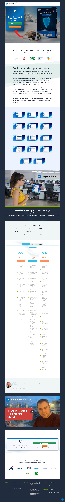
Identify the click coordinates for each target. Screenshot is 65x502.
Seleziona (21, 261)
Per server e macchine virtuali (36, 244)
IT (58, 3)
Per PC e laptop (26, 244)
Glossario (50, 485)
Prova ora (38, 3)
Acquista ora (16, 23)
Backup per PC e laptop (14, 482)
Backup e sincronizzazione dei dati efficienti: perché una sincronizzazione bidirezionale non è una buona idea (35, 493)
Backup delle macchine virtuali (16, 487)
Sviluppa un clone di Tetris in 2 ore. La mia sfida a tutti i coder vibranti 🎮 (35, 483)
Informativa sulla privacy (53, 490)
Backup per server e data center (16, 485)
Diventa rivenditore (49, 3)
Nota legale (51, 489)
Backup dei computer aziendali (16, 484)
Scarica (15, 27)
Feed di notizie (51, 484)
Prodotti (33, 3)
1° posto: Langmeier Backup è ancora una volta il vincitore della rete (35, 486)
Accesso (55, 3)
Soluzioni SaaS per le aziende (15, 488)
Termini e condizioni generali (54, 492)
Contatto (42, 3)
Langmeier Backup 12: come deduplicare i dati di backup (34, 490)
